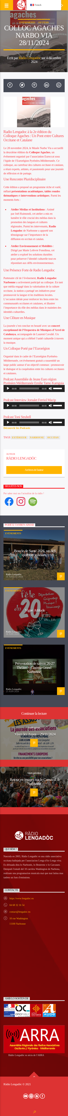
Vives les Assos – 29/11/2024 (34, 734)
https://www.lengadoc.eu (21, 898)
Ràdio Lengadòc (30, 58)
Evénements (27, 22)
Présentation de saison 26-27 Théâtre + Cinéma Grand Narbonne (35, 667)
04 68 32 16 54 (16, 905)
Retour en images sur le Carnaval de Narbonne (35, 781)
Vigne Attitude (35, 610)
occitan (53, 437)
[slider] (58, 388)
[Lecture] (8, 388)
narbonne (37, 437)
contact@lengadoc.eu (19, 911)
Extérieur (19, 437)
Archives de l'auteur (34, 469)
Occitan (43, 22)
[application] (34, 388)
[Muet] (50, 388)
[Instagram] (21, 501)
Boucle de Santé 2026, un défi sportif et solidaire (35, 553)
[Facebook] (9, 501)
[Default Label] (33, 501)
